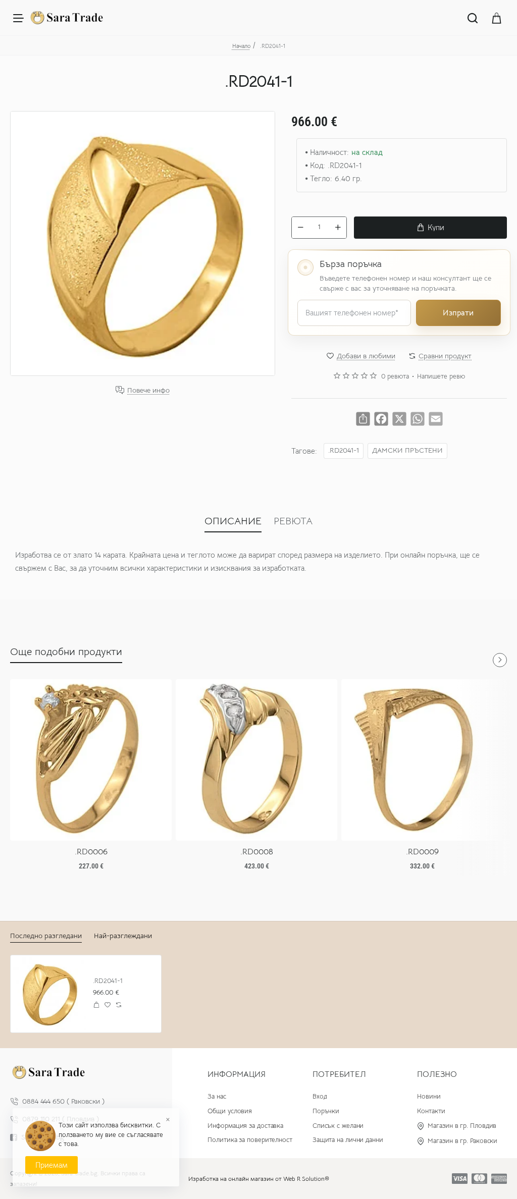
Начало (241, 45)
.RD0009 (422, 852)
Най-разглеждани (123, 935)
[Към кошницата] (497, 17)
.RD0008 (256, 852)
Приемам (51, 1165)
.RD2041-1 (343, 450)
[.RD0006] (91, 760)
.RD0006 (91, 852)
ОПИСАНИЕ (233, 521)
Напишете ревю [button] (441, 376)
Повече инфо (148, 390)
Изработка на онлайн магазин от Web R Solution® (258, 1178)
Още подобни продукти (66, 651)
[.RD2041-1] (49, 993)
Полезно (437, 1074)
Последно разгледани (46, 935)
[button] (430, 227)
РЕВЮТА (293, 521)
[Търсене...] (472, 17)
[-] (300, 227)
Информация (237, 1074)
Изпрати (458, 312)
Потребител (339, 1074)
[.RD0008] (256, 760)
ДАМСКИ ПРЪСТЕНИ (407, 450)
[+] (337, 227)
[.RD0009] (422, 760)
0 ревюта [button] (395, 376)
